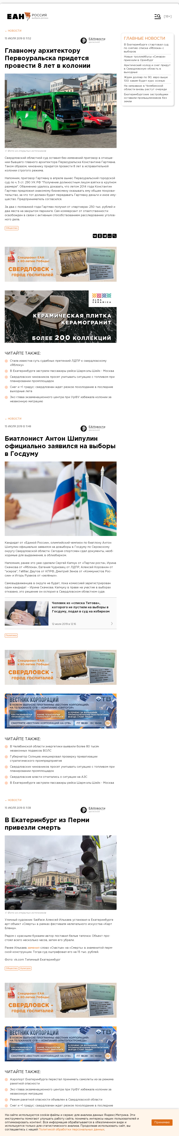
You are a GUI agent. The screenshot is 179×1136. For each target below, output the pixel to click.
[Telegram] (105, 236)
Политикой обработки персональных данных (71, 1129)
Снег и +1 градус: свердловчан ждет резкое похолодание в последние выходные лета (61, 389)
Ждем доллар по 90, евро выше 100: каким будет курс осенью (146, 79)
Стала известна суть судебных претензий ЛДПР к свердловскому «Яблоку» (58, 363)
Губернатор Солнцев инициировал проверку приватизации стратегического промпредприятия (53, 758)
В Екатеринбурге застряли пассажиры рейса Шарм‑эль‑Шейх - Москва (62, 371)
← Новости (13, 31)
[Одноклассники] (100, 236)
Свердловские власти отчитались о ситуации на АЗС (48, 777)
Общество (11, 228)
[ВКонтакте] (95, 236)
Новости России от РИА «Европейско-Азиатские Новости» (19, 16)
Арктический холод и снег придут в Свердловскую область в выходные (147, 68)
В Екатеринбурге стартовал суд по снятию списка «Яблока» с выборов (146, 48)
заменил (34, 948)
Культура (25, 968)
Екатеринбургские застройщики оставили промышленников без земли (146, 98)
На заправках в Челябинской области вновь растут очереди (145, 88)
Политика (11, 635)
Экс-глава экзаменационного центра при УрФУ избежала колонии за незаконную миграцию (60, 399)
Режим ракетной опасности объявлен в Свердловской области (56, 1099)
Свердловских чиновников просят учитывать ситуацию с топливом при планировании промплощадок (62, 379)
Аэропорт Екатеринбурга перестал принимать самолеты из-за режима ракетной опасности (61, 1081)
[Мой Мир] (110, 236)
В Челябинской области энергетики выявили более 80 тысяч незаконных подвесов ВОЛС (54, 748)
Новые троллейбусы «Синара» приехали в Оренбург (144, 58)
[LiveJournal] (114, 236)
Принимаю (162, 1122)
